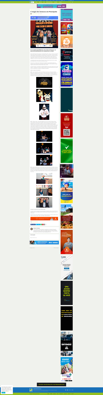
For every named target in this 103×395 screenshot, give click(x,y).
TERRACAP (61, 0)
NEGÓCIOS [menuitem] (40, 2)
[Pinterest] (42, 224)
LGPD (57, 393)
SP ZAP (72, 393)
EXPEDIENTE (61, 393)
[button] (70, 2)
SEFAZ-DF (57, 0)
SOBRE (51, 393)
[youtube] (67, 390)
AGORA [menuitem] (36, 2)
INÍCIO (48, 393)
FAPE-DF (35, 0)
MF (64, 0)
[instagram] (69, 390)
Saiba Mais (7, 391)
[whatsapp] (71, 390)
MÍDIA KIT (69, 393)
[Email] (44, 224)
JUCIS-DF (50, 0)
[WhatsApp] (41, 224)
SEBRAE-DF (41, 0)
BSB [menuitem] (44, 2)
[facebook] (65, 390)
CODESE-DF (47, 0)
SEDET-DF (53, 0)
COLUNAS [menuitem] (60, 2)
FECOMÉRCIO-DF (32, 0)
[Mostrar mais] (46, 224)
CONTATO (54, 393)
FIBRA (38, 0)
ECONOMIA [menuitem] (55, 2)
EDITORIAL (65, 393)
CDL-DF (44, 0)
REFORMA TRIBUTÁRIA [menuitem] (49, 2)
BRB (59, 0)
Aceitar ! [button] (3, 392)
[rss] (72, 390)
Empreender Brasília (36, 393)
